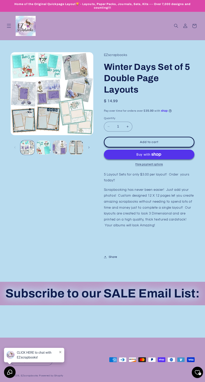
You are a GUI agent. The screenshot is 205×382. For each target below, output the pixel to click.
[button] (8, 26)
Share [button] (113, 256)
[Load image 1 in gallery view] (27, 147)
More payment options (149, 164)
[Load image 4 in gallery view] (76, 147)
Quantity (110, 118)
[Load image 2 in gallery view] (44, 147)
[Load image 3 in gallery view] (60, 147)
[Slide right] (88, 147)
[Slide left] (15, 147)
